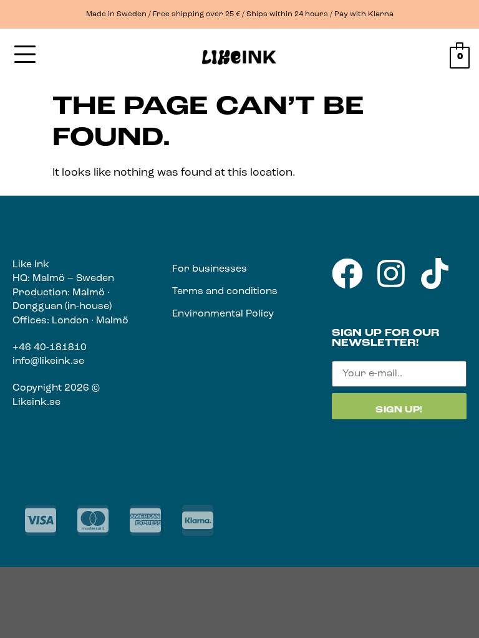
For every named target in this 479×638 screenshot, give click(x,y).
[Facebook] (347, 273)
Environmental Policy (223, 314)
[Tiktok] (434, 273)
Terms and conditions (225, 292)
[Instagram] (391, 273)
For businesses (209, 269)
